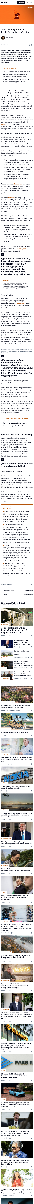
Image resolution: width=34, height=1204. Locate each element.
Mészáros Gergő (18, 667)
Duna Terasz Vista (18, 657)
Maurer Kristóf (17, 678)
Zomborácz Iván (5, 933)
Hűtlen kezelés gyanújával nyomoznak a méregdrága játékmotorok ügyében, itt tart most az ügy (14, 284)
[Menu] (31, 2)
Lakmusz (11, 198)
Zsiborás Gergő (5, 764)
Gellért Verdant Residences (8, 710)
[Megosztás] (29, 45)
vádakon (4, 124)
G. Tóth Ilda (4, 1195)
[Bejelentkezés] (27, 2)
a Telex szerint (18, 184)
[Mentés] (32, 45)
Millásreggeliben (22, 249)
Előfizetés (21, 2)
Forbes (3, 635)
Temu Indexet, (20, 303)
